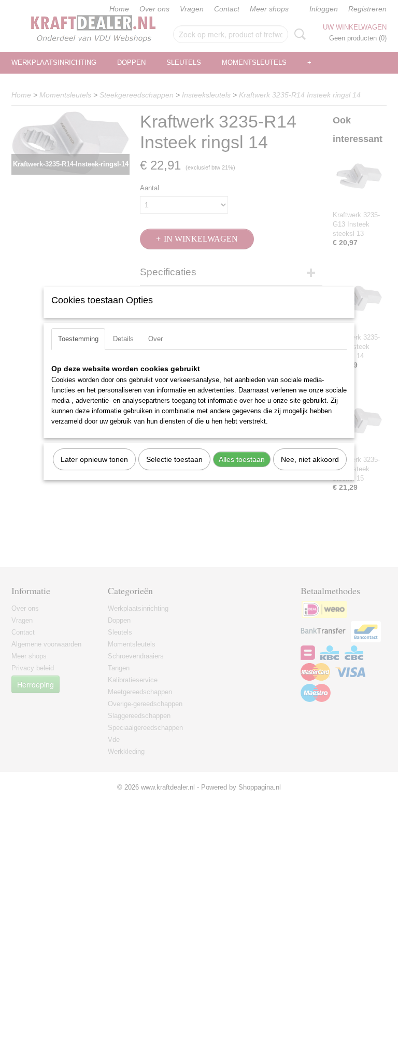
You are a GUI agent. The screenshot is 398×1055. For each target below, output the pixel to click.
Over (155, 339)
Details (123, 339)
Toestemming (78, 339)
